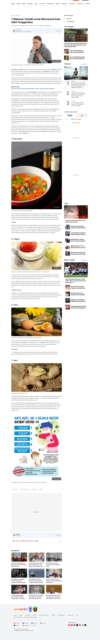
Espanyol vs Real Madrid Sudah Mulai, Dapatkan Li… (78, 300)
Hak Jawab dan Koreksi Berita (30, 617)
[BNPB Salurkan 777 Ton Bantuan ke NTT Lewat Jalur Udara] (67, 246)
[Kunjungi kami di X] (77, 625)
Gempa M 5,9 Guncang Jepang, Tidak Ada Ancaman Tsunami (75, 221)
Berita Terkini (69, 260)
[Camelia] (14, 31)
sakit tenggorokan (33, 92)
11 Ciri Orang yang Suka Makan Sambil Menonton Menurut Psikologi (77, 104)
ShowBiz (30, 3)
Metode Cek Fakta (18, 617)
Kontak (15, 615)
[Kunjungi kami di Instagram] (80, 625)
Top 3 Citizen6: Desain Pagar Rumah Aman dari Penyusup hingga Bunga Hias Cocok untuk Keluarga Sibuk (75, 45)
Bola (35, 3)
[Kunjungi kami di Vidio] (69, 625)
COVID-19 (32, 98)
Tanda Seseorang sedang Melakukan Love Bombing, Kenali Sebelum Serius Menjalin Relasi (78, 95)
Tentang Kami (71, 615)
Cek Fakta (72, 3)
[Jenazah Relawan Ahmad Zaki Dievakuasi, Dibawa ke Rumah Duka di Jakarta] (67, 233)
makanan (24, 131)
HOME (13, 3)
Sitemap (53, 615)
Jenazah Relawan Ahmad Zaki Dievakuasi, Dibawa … (78, 233)
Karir (77, 615)
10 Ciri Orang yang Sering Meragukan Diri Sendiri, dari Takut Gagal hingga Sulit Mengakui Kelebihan (78, 85)
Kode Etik (35, 615)
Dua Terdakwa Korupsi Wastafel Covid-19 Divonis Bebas (53, 564)
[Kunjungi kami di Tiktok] (85, 625)
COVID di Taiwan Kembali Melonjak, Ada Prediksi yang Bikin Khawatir (19, 564)
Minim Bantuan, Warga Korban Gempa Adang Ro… (78, 240)
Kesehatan (50, 3)
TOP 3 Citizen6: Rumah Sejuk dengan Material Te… (77, 51)
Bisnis (23, 3)
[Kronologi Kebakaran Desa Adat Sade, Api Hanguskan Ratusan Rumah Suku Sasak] (67, 307)
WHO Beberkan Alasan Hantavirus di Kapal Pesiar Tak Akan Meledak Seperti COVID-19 (36, 581)
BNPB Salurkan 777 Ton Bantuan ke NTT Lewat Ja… (78, 246)
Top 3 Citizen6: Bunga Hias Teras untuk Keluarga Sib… (77, 57)
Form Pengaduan (61, 615)
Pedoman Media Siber (44, 615)
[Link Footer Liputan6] (20, 609)
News (18, 3)
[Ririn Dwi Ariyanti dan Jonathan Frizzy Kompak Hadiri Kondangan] (67, 294)
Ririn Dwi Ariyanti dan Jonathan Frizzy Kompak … (78, 293)
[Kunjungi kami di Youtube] (72, 625)
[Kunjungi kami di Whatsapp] (83, 625)
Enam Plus (80, 3)
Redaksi (21, 615)
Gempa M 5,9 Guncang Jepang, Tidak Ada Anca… (78, 287)
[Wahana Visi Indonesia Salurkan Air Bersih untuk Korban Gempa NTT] (67, 227)
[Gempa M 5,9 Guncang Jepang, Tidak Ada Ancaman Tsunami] (76, 212)
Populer (67, 64)
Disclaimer (27, 615)
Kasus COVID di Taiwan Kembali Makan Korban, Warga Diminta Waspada (33, 88)
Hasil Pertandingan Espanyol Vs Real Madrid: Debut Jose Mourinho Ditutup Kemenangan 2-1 (75, 280)
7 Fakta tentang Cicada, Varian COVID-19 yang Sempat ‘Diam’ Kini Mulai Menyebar (18, 597)
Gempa (66, 203)
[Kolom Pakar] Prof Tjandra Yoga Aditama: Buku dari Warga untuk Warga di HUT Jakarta (36, 564)
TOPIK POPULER (68, 15)
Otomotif (64, 3)
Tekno (57, 3)
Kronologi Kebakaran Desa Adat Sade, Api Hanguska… (78, 307)
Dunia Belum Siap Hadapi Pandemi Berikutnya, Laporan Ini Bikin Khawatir (18, 581)
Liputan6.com (25, 629)
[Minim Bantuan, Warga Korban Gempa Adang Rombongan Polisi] (67, 240)
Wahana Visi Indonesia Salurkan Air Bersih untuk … (78, 227)
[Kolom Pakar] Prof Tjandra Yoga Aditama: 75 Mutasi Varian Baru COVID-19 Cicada (36, 597)
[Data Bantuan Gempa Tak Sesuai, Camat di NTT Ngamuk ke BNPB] (67, 253)
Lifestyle (42, 3)
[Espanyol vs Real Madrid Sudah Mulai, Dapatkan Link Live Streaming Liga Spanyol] (67, 300)
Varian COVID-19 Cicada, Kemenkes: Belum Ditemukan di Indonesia (54, 581)
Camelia (19, 30)
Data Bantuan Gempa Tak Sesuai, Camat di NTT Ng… (78, 253)
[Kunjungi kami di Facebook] (74, 625)
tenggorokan (54, 69)
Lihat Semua (84, 64)
